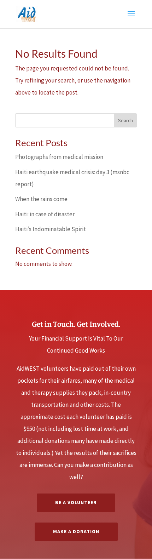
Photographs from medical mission (59, 157)
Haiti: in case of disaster (45, 214)
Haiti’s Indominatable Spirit (50, 229)
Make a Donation (76, 531)
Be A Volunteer (76, 502)
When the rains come (41, 199)
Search (125, 120)
